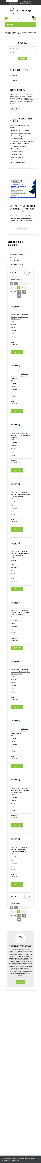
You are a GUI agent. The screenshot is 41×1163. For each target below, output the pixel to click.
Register (24, 1)
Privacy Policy (15, 1160)
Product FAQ (15, 80)
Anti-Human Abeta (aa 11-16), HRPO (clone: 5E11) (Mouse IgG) (20, 790)
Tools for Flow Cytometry (18, 162)
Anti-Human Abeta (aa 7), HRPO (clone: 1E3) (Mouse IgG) (20, 435)
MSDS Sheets (16, 76)
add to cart (17, 352)
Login (29, 1)
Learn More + (14, 109)
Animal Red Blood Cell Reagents (20, 130)
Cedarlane (8, 32)
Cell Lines (13, 258)
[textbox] (17, 19)
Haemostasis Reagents (17, 138)
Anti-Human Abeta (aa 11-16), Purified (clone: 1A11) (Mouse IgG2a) (20, 494)
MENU (11, 24)
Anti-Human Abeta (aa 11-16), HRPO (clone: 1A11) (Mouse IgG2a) (20, 613)
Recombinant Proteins (16, 264)
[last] (19, 296)
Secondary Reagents (17, 157)
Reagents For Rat (16, 154)
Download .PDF (22, 228)
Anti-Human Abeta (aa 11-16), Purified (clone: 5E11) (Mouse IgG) (20, 672)
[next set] (24, 292)
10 (15, 292)
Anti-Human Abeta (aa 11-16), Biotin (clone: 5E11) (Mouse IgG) (20, 731)
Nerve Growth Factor (16, 261)
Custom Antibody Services (20, 946)
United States (25, 3)
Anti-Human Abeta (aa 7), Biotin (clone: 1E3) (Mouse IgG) (20, 376)
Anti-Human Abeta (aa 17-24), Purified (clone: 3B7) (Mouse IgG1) (19, 849)
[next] (19, 292)
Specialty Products (16, 160)
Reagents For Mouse (17, 151)
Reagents (16, 32)
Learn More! (20, 982)
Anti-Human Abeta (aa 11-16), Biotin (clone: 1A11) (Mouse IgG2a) (20, 553)
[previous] (16, 283)
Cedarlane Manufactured (28, 32)
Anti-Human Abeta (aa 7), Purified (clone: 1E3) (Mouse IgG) (19, 317)
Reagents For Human (17, 149)
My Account (13, 3)
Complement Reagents (17, 136)
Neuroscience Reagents (18, 146)
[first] (11, 283)
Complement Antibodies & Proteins (21, 133)
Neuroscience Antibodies (17, 254)
